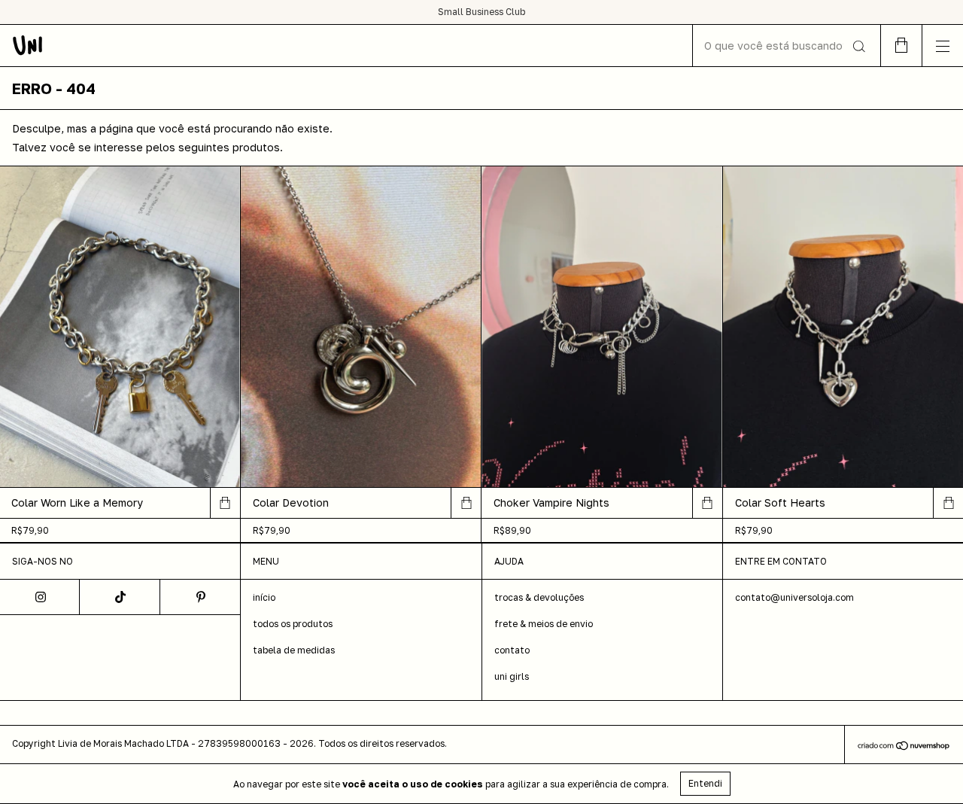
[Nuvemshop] (904, 746)
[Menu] (942, 45)
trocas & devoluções (539, 597)
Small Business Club (481, 11)
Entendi (705, 783)
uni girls (511, 676)
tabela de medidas (294, 650)
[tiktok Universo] (119, 597)
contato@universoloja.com (794, 597)
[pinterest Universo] (200, 597)
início (264, 597)
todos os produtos (293, 623)
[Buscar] (858, 47)
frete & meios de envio (543, 623)
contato (512, 650)
